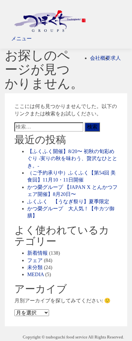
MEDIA (35, 274)
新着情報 (37, 253)
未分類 (35, 267)
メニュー (21, 38)
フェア (35, 260)
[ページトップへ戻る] (6, 329)
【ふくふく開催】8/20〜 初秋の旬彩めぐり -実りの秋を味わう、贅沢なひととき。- (72, 158)
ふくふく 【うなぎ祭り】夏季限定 (68, 201)
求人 (116, 58)
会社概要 (100, 58)
